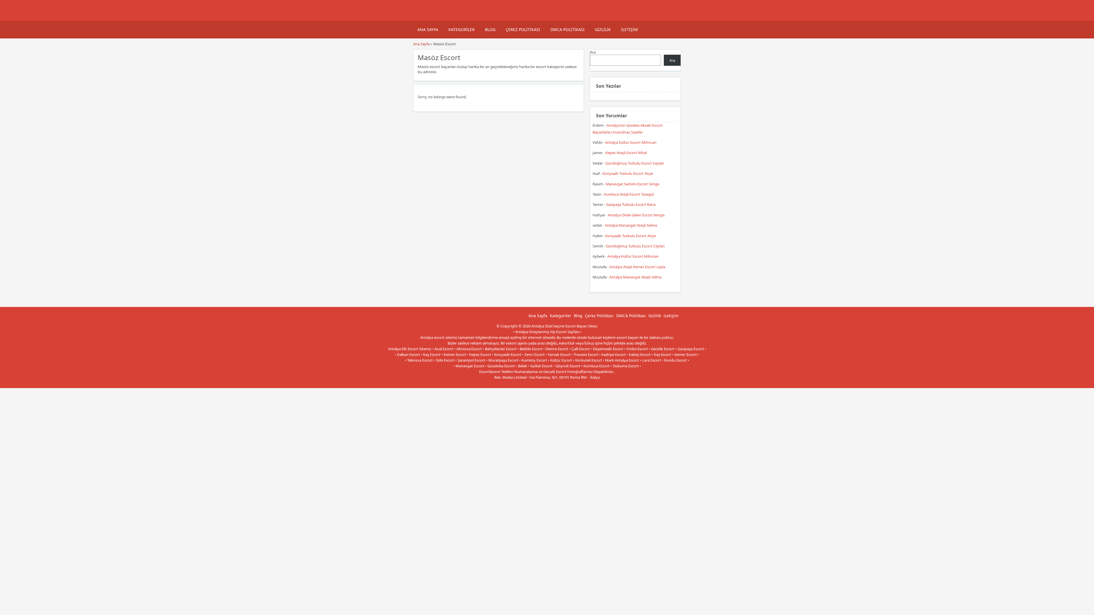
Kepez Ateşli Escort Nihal (626, 152)
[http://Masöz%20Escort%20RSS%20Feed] (577, 57)
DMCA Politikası (567, 29)
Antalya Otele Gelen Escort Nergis (636, 215)
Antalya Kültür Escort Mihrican (630, 142)
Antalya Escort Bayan (559, 383)
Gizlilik (603, 29)
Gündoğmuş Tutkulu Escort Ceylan (634, 163)
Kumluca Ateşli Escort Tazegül (629, 194)
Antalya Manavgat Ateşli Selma (631, 225)
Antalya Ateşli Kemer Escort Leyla (637, 266)
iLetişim (629, 29)
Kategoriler (461, 29)
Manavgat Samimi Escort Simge (632, 183)
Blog (490, 29)
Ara (593, 52)
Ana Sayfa (427, 29)
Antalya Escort (529, 383)
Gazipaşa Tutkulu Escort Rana (631, 204)
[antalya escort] (420, 17)
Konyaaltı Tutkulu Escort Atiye (628, 173)
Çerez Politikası (523, 29)
